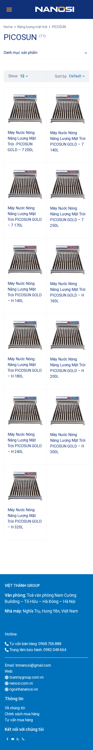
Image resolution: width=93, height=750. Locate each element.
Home (8, 27)
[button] (9, 9)
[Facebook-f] (7, 739)
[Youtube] (12, 739)
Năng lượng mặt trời (32, 27)
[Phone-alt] (23, 739)
